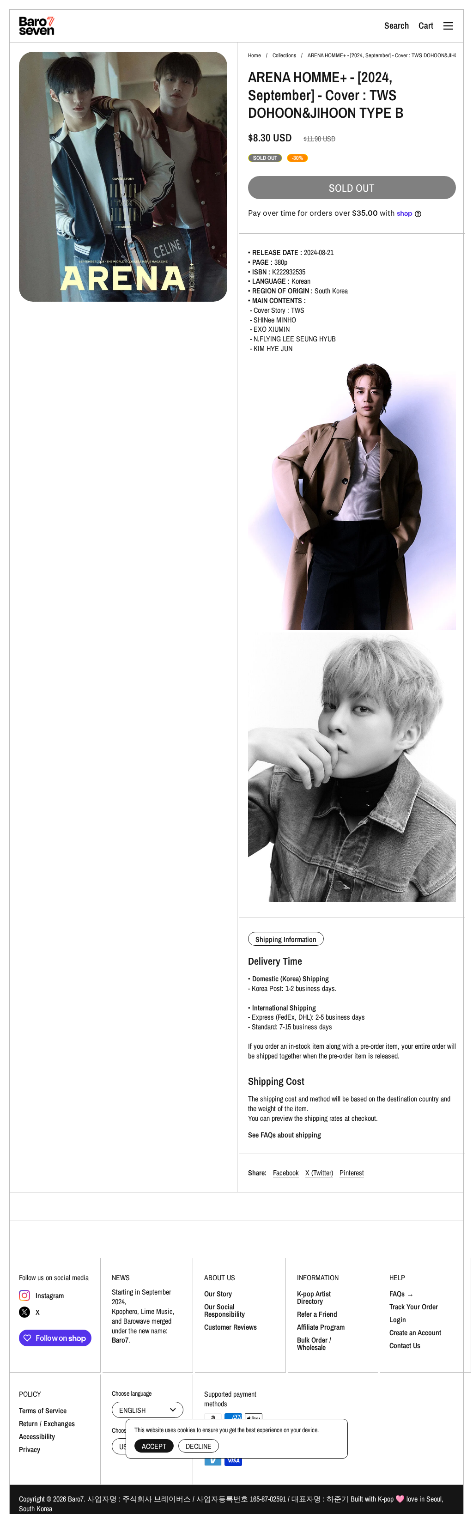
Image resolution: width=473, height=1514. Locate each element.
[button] (397, 26)
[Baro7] (37, 26)
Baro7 (76, 1499)
